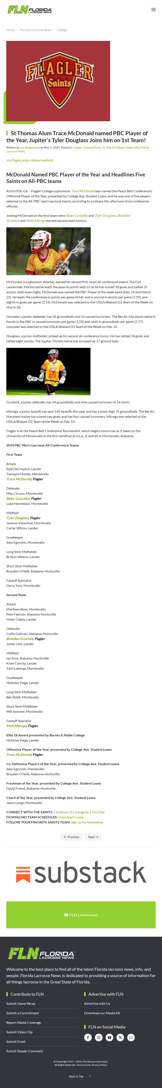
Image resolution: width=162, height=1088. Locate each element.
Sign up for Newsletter (86, 822)
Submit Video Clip (19, 1032)
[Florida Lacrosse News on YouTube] (109, 1037)
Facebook (60, 812)
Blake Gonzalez (77, 215)
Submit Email (15, 1041)
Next (91, 837)
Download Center (71, 817)
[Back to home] (29, 9)
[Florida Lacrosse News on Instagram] (99, 1037)
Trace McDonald (82, 191)
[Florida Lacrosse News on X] (120, 1037)
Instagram (82, 812)
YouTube (98, 812)
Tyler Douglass (105, 215)
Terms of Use (84, 1064)
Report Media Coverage (23, 1022)
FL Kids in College (113, 147)
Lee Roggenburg (30, 147)
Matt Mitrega (36, 220)
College (77, 147)
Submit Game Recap (20, 1003)
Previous (73, 837)
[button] (153, 9)
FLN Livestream (83, 914)
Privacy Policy (99, 1064)
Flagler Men (132, 147)
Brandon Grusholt (19, 639)
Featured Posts (92, 147)
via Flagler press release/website (29, 160)
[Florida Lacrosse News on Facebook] (88, 1037)
